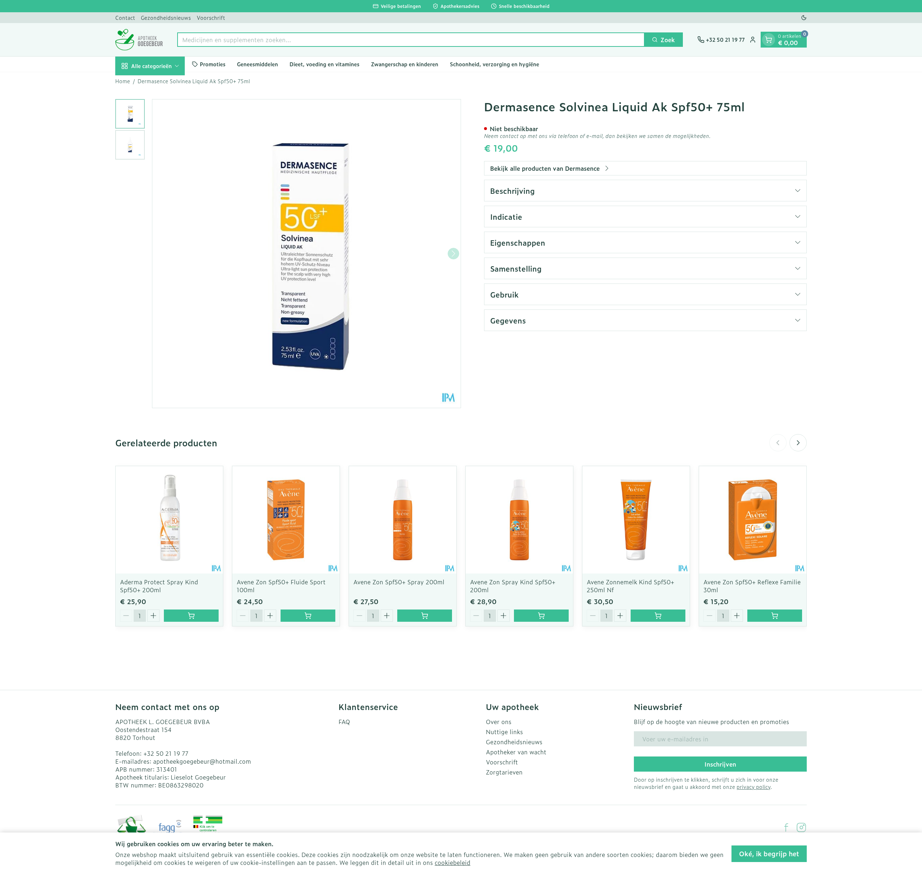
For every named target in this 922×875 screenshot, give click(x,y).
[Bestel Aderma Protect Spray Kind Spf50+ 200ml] (191, 616)
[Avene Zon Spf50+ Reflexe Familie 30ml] (752, 519)
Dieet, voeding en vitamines (324, 64)
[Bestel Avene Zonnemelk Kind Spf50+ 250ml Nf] (658, 616)
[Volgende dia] (798, 442)
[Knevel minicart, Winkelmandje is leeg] (768, 39)
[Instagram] (801, 827)
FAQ (344, 722)
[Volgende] (453, 253)
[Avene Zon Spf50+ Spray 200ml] (402, 519)
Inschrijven (720, 764)
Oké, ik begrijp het (769, 853)
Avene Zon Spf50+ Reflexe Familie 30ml (752, 585)
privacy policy (753, 786)
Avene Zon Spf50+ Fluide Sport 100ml (281, 585)
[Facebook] (786, 827)
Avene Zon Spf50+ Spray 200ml (398, 581)
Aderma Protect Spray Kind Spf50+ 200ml (159, 585)
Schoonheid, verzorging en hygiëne (494, 64)
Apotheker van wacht (516, 752)
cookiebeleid (452, 862)
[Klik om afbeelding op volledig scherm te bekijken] (306, 253)
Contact (125, 17)
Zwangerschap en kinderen (404, 64)
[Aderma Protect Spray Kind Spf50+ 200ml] (169, 519)
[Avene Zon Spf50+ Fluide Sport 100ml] (286, 519)
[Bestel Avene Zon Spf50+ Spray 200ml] (424, 616)
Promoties (212, 64)
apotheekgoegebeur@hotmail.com (202, 761)
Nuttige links (504, 732)
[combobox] (411, 39)
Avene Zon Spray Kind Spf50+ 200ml (512, 585)
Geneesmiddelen (257, 64)
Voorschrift (211, 17)
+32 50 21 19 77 (165, 753)
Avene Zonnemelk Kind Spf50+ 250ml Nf (630, 585)
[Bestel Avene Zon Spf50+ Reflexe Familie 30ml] (774, 616)
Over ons (498, 722)
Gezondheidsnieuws (166, 17)
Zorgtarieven (504, 772)
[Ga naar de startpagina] (139, 39)
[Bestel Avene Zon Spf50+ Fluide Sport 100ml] (308, 616)
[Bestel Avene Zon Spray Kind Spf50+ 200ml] (541, 616)
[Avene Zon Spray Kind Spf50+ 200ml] (519, 519)
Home (122, 81)
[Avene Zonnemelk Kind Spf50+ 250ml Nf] (636, 519)
